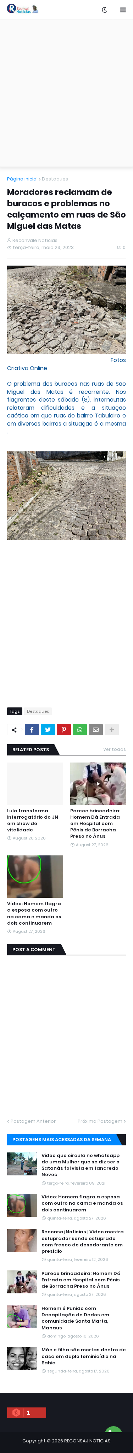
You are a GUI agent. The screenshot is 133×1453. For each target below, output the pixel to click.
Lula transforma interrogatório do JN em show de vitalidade (32, 821)
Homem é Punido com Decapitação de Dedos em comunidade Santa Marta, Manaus (75, 1318)
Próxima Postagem (100, 1121)
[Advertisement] (66, 93)
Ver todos (114, 749)
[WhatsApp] (80, 729)
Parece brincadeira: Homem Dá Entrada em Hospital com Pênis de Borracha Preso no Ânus (95, 824)
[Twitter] (48, 729)
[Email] (96, 729)
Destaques (55, 179)
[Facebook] (32, 729)
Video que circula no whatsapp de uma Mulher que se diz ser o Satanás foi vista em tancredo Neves (80, 1165)
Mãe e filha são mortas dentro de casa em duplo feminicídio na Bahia (83, 1356)
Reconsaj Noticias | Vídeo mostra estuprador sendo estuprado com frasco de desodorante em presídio (82, 1242)
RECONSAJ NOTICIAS (87, 1440)
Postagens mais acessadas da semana (61, 1139)
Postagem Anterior (33, 1121)
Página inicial (22, 179)
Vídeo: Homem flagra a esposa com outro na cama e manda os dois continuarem (34, 913)
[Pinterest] (64, 729)
